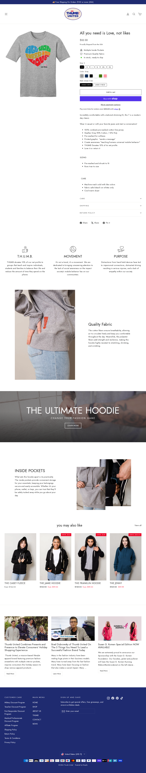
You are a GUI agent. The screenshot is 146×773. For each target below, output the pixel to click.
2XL (103, 66)
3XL (110, 66)
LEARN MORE (73, 425)
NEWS (35, 724)
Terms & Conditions (12, 738)
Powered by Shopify (81, 765)
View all (138, 525)
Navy (87, 76)
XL (97, 66)
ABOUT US (37, 711)
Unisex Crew (86, 84)
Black (91, 76)
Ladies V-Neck (100, 84)
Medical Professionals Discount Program (13, 719)
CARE (82, 198)
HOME (35, 702)
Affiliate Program (11, 725)
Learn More (57, 674)
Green (101, 76)
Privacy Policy (10, 742)
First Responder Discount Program (15, 712)
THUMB (35, 715)
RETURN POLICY (87, 213)
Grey (82, 76)
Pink (105, 76)
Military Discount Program (15, 702)
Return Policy (10, 734)
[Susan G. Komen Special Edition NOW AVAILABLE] (119, 628)
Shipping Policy (11, 729)
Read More (10, 674)
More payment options (111, 104)
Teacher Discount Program (15, 707)
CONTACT (37, 719)
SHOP (35, 707)
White (96, 76)
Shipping (84, 206)
